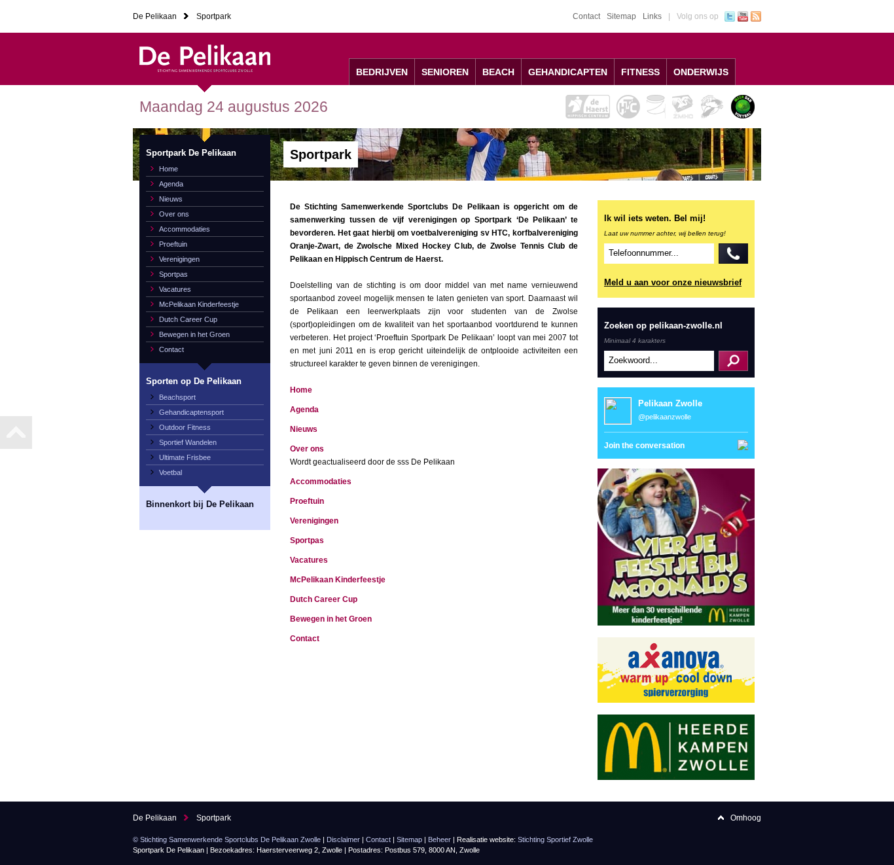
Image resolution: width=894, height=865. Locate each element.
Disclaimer (343, 839)
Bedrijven (382, 72)
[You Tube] (743, 16)
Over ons (174, 214)
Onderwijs (700, 72)
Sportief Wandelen (188, 442)
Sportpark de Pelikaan (204, 59)
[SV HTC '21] (628, 106)
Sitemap (621, 16)
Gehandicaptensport (191, 412)
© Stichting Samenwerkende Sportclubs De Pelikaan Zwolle (227, 839)
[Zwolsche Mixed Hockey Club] (683, 106)
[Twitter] (729, 16)
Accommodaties (184, 229)
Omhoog (745, 817)
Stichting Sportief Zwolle (555, 839)
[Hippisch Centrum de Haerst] (587, 106)
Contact (586, 16)
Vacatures (175, 289)
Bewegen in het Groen (194, 334)
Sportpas (173, 274)
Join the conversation (644, 445)
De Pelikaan (155, 16)
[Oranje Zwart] (656, 106)
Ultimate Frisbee (185, 457)
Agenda (171, 184)
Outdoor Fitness (185, 427)
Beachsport (177, 397)
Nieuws (171, 199)
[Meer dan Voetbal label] (743, 106)
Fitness (640, 72)
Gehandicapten (567, 72)
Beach (498, 72)
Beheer (439, 839)
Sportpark (213, 16)
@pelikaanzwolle (664, 417)
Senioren (445, 72)
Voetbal (170, 472)
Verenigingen (179, 259)
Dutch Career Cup (188, 319)
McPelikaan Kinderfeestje (199, 304)
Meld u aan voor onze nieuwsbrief (673, 282)
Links (652, 16)
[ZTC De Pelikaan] (712, 106)
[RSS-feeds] (756, 16)
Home (168, 169)
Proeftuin (173, 244)
